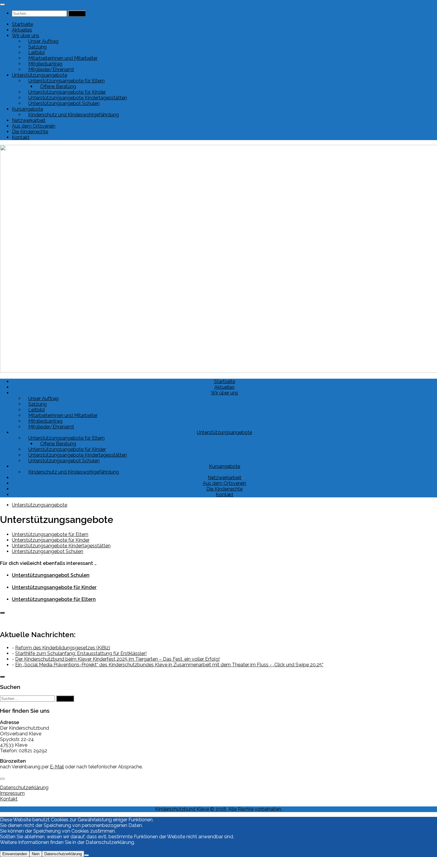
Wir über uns (224, 393)
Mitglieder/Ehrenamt (51, 69)
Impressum (12, 793)
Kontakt (20, 137)
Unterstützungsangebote (224, 432)
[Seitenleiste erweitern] (2, 613)
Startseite (22, 24)
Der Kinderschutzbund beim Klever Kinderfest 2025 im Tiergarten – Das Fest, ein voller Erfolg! (117, 659)
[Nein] (86, 855)
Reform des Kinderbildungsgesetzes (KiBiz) (62, 648)
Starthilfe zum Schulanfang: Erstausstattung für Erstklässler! (81, 653)
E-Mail (57, 767)
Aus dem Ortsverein (33, 126)
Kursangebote (224, 466)
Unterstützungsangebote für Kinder (50, 540)
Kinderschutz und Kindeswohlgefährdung (73, 114)
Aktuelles (22, 30)
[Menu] (2, 4)
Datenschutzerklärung (24, 787)
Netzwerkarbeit (28, 120)
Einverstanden (14, 854)
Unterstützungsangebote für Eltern (50, 534)
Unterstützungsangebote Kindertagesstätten (61, 546)
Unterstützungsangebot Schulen (64, 103)
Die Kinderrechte (30, 131)
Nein (36, 854)
